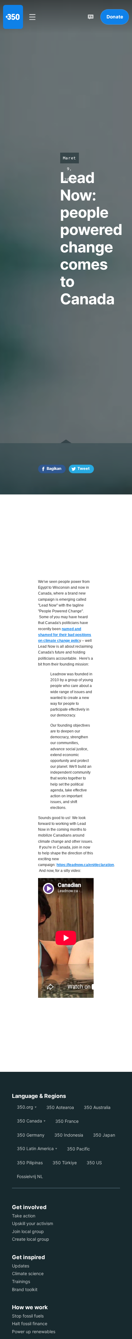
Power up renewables (33, 1331)
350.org (25, 1107)
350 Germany (31, 1135)
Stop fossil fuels (28, 1315)
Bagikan (54, 468)
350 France (67, 1121)
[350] (13, 17)
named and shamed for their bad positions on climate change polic (64, 635)
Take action (23, 1215)
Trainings (21, 1281)
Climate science (28, 1273)
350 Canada (29, 1120)
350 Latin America (35, 1148)
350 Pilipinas (30, 1162)
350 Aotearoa (60, 1107)
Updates (20, 1265)
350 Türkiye (64, 1162)
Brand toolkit (24, 1289)
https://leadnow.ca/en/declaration (85, 865)
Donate (115, 17)
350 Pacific (78, 1148)
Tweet (83, 468)
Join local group (28, 1231)
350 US (94, 1162)
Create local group (30, 1239)
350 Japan (104, 1135)
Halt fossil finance (29, 1323)
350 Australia (97, 1107)
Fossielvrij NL (30, 1176)
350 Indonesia (68, 1135)
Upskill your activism (32, 1223)
